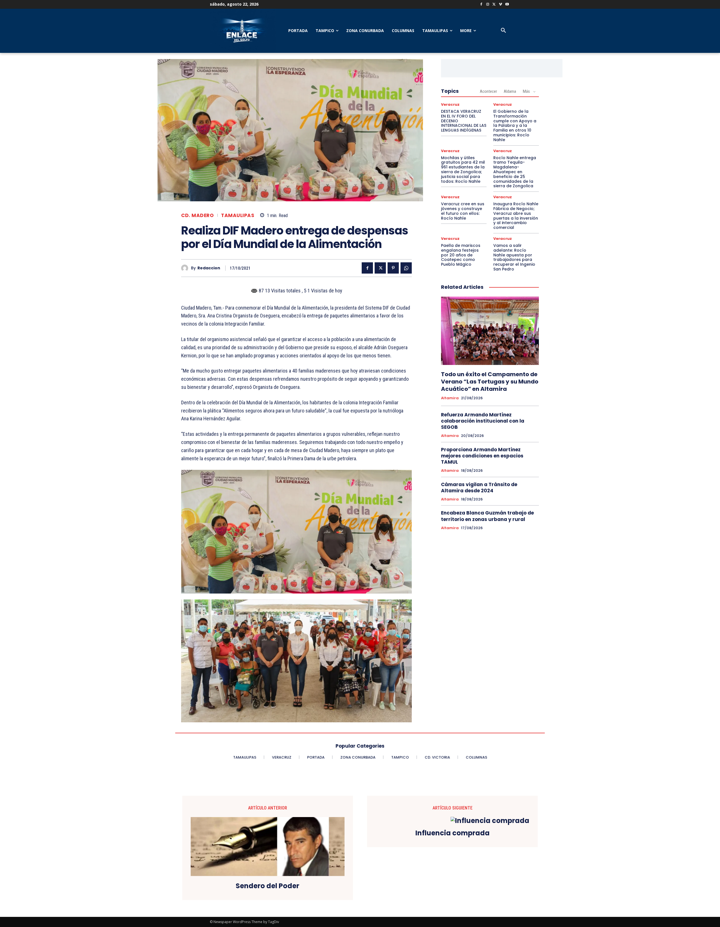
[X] (494, 4)
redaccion (208, 268)
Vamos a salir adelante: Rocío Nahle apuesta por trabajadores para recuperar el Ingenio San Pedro (514, 257)
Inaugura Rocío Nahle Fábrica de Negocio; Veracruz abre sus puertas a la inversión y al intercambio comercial (515, 215)
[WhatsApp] (406, 268)
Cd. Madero (197, 215)
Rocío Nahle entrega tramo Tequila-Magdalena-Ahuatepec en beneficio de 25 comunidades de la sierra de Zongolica (514, 172)
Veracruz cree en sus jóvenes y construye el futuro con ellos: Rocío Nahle (462, 211)
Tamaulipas (237, 215)
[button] (503, 30)
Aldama (510, 91)
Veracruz (450, 104)
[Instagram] (488, 4)
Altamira (450, 398)
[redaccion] (186, 268)
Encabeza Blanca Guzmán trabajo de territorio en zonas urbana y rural (487, 515)
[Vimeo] (500, 4)
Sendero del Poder (267, 886)
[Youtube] (507, 4)
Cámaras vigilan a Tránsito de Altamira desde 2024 (479, 487)
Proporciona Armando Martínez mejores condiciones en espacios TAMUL (482, 455)
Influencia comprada (452, 833)
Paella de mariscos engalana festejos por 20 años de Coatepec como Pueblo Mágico (460, 255)
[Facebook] (481, 4)
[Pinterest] (393, 268)
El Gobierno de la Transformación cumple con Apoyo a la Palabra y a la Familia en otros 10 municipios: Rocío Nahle (514, 126)
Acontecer (488, 91)
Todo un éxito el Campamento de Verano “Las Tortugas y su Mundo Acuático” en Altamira (489, 381)
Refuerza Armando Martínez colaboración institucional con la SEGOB (482, 420)
